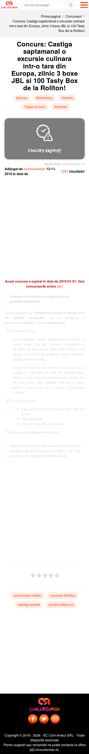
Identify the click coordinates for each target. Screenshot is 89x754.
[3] (45, 575)
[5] (57, 575)
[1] (33, 575)
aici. (60, 286)
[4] (51, 575)
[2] (39, 575)
